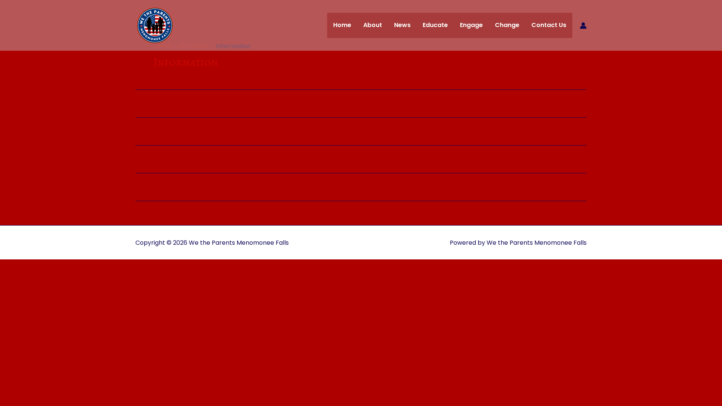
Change (507, 25)
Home (342, 25)
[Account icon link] (583, 25)
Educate (435, 25)
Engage (471, 25)
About (372, 25)
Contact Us (548, 25)
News (402, 25)
